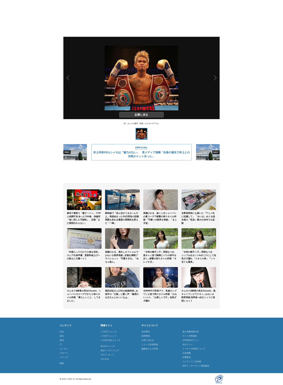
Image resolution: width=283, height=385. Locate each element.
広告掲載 (186, 353)
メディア (64, 357)
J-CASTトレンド (108, 336)
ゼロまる (105, 359)
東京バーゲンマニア (110, 350)
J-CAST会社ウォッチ (111, 340)
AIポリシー (187, 344)
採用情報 (146, 336)
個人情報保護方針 (190, 331)
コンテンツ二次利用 (191, 361)
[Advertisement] (141, 171)
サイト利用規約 (189, 336)
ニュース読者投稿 (150, 344)
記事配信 (186, 357)
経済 (62, 340)
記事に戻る (141, 114)
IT (61, 344)
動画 (62, 363)
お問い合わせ (148, 340)
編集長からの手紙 (150, 348)
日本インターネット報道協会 (195, 365)
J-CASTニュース (108, 331)
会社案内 (146, 331)
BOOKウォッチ (108, 346)
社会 (62, 331)
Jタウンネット (107, 354)
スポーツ (64, 353)
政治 (62, 336)
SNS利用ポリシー (190, 340)
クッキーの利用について (193, 348)
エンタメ (64, 348)
